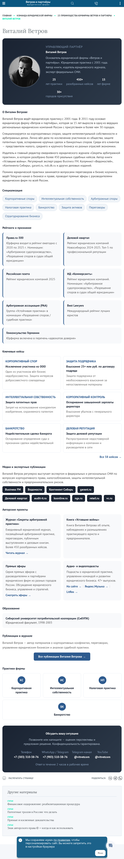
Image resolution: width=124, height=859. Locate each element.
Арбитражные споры (104, 198)
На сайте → (74, 586)
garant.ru (85, 489)
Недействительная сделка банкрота (28, 433)
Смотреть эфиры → (18, 595)
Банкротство (46, 207)
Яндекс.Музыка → (96, 586)
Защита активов (72, 207)
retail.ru (94, 498)
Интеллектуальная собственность (62, 198)
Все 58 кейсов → (111, 457)
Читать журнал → (17, 553)
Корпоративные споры (19, 198)
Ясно (100, 853)
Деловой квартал (16, 498)
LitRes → (72, 592)
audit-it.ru (40, 498)
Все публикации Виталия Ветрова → (62, 656)
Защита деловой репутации (84, 433)
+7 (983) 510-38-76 (55, 757)
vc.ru (109, 498)
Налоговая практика (18, 207)
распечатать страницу (21, 778)
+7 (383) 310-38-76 (26, 757)
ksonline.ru (61, 498)
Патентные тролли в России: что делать (32, 812)
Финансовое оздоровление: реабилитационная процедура (43, 804)
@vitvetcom (81, 757)
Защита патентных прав (21, 402)
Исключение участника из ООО (25, 366)
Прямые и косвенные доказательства (30, 820)
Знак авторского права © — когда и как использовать (40, 828)
